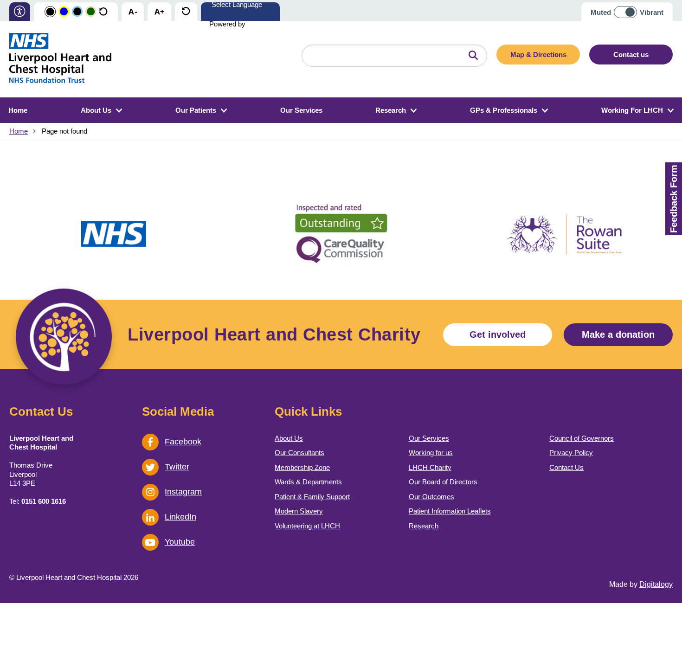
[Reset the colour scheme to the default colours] (103, 11)
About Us (96, 110)
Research (390, 110)
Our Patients (195, 110)
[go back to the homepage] (60, 59)
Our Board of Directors (443, 482)
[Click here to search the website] (473, 56)
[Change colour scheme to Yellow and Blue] (64, 12)
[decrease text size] (133, 12)
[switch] (628, 9)
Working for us (431, 452)
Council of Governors (581, 438)
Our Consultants (299, 452)
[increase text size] (159, 12)
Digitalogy (656, 584)
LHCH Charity (430, 467)
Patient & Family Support (312, 497)
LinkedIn (180, 516)
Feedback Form (674, 199)
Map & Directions (538, 54)
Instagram (183, 491)
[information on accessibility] (20, 12)
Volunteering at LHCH (307, 526)
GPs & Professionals (503, 110)
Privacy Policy (571, 452)
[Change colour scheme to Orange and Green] (90, 12)
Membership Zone (302, 467)
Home (17, 110)
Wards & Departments (308, 482)
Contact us (631, 54)
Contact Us (566, 467)
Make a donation (618, 334)
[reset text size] (186, 12)
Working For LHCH (632, 110)
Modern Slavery (299, 511)
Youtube (180, 541)
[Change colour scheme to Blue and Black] (77, 12)
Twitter (177, 466)
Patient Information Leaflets (450, 511)
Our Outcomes (431, 497)
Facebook (183, 441)
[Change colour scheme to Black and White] (50, 12)
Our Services (301, 110)
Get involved (498, 334)
